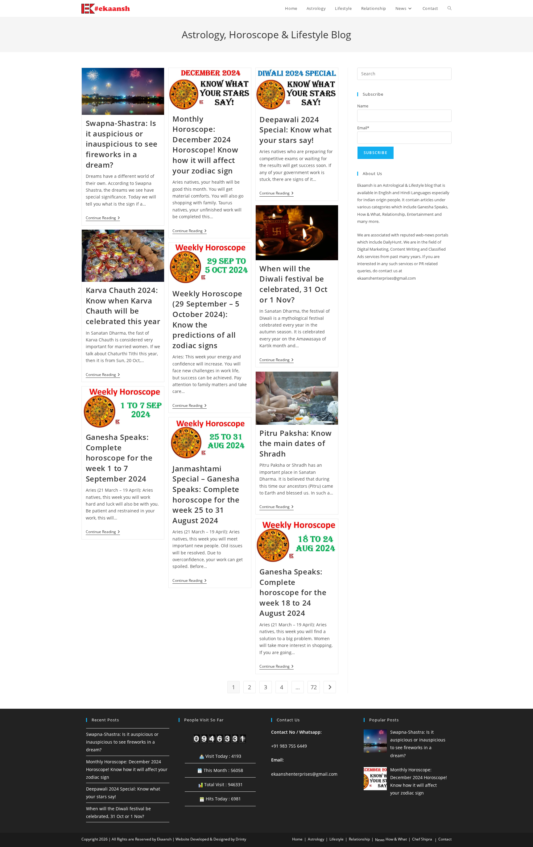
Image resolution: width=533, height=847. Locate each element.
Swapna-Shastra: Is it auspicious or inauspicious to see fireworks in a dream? (122, 143)
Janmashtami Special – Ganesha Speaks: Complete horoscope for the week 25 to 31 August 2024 (205, 494)
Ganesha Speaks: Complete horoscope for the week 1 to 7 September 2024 (119, 457)
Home (297, 839)
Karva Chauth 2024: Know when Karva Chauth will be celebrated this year (123, 305)
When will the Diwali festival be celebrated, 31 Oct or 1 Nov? (293, 284)
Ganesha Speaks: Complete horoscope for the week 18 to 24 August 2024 (292, 592)
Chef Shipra (422, 839)
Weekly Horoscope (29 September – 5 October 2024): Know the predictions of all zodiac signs (207, 319)
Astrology (316, 839)
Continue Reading (103, 218)
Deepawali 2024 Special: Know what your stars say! (295, 129)
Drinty (241, 839)
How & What (396, 839)
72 (314, 687)
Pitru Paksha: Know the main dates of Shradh (295, 443)
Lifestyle (336, 839)
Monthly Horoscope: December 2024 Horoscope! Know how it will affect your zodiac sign (205, 145)
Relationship (359, 839)
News (380, 839)
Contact (445, 839)
